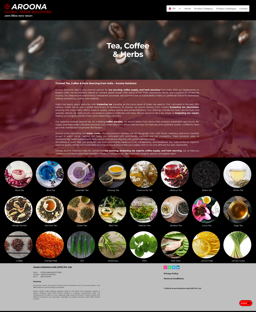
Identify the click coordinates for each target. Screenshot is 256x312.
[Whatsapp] (169, 267)
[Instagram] (165, 267)
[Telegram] (173, 267)
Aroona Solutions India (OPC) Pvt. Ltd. (52, 267)
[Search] (197, 10)
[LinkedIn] (178, 267)
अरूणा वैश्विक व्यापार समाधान (18, 16)
